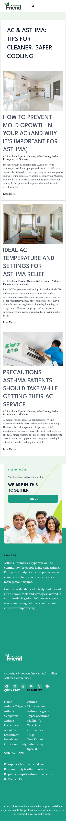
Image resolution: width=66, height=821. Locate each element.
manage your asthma (18, 581)
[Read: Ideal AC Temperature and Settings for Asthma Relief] (33, 223)
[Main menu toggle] (59, 6)
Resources (34, 690)
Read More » (9, 193)
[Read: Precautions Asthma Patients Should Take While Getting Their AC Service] (33, 349)
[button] (33, 6)
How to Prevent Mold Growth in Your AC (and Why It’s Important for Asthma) (30, 134)
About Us (10, 555)
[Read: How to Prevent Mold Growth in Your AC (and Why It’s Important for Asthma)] (33, 90)
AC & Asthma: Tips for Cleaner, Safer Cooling (27, 156)
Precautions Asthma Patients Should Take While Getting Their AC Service (30, 389)
